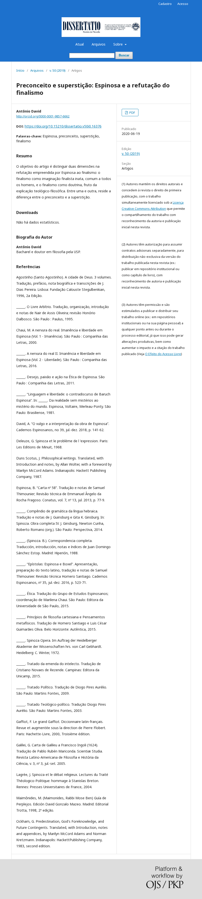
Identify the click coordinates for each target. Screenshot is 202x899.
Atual (79, 44)
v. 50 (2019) (58, 70)
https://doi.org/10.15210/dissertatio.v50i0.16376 (63, 126)
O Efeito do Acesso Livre (163, 354)
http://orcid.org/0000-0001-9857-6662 (42, 116)
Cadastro (165, 3)
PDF (132, 112)
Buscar (124, 55)
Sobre (118, 44)
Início (20, 70)
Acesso (182, 3)
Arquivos (98, 44)
